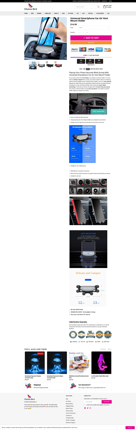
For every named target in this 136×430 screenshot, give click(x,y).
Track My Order (70, 418)
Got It (130, 427)
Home (26, 13)
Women (39, 13)
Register (104, 1)
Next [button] (109, 349)
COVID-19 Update (70, 420)
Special (90, 13)
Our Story (68, 401)
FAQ (108, 13)
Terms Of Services (70, 413)
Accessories (100, 13)
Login (110, 1)
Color (71, 27)
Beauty (56, 13)
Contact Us (69, 415)
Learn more (74, 427)
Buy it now (91, 42)
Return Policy (69, 408)
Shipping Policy (70, 406)
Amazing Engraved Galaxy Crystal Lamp (33, 377)
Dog (83, 13)
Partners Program (70, 422)
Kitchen (70, 13)
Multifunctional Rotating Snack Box (79, 377)
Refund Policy (69, 403)
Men (32, 13)
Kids (63, 13)
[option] (33, 65)
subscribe (107, 401)
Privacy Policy (69, 410)
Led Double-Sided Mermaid (99, 376)
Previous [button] (103, 349)
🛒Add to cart (91, 38)
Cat (78, 13)
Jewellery (48, 13)
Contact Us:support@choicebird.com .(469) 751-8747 (86, 1)
